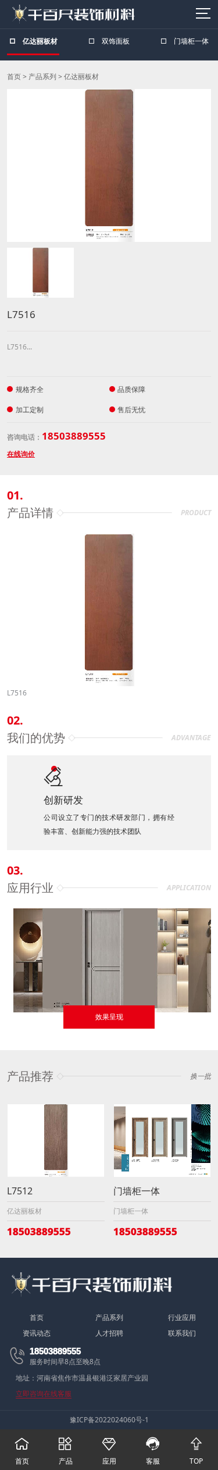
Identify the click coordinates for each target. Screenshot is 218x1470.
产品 (65, 1451)
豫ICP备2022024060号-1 (109, 1420)
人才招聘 (109, 1333)
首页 (14, 76)
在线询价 (21, 454)
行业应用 (182, 1317)
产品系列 (42, 76)
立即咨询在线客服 (44, 1394)
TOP (196, 1451)
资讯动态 (37, 1333)
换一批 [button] (200, 1076)
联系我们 (182, 1333)
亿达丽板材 (81, 76)
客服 (152, 1451)
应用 (109, 1451)
